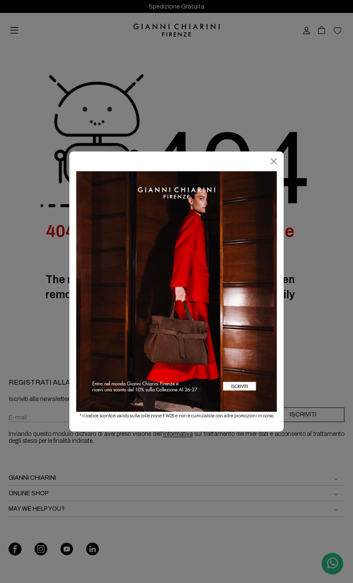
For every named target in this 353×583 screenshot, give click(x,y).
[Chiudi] (273, 161)
